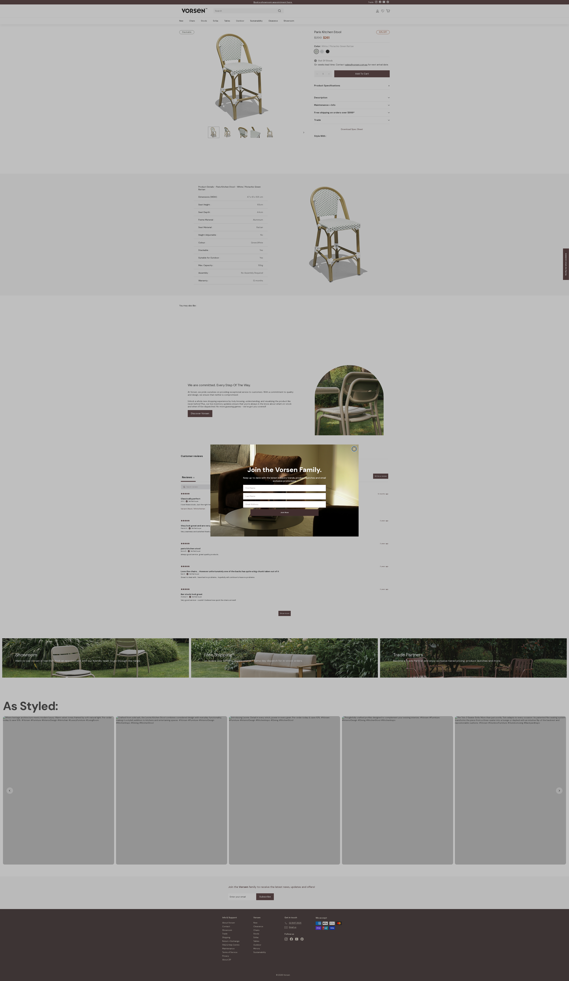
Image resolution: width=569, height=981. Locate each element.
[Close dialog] (354, 448)
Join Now (284, 512)
